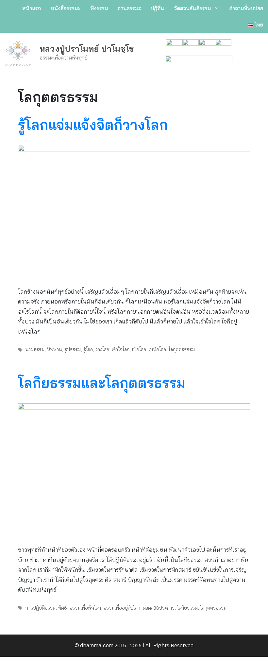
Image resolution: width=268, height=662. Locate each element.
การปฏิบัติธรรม (40, 608)
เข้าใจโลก (120, 349)
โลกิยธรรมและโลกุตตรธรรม (101, 383)
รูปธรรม (72, 349)
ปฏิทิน (157, 8)
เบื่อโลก (139, 349)
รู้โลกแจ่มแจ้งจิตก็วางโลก (93, 124)
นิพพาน (54, 349)
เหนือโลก (157, 349)
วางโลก (102, 349)
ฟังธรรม (99, 8)
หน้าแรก (31, 8)
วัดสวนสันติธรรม (192, 8)
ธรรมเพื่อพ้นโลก (85, 608)
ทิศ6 (62, 608)
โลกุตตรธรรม (182, 349)
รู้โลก (88, 349)
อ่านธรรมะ (129, 8)
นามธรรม (34, 349)
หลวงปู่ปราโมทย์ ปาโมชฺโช (87, 49)
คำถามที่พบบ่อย (246, 8)
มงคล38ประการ (159, 608)
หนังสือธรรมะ (65, 8)
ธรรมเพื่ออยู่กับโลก (122, 608)
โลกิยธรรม (187, 608)
